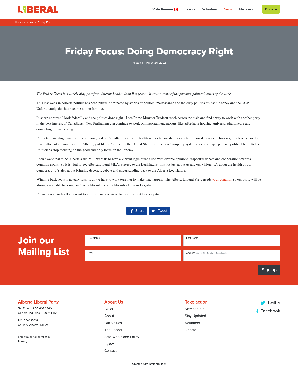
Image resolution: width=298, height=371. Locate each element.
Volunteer (192, 323)
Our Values (113, 323)
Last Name (192, 238)
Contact (110, 351)
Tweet (162, 211)
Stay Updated (195, 316)
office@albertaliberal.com (34, 337)
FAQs (108, 309)
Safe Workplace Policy (121, 337)
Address (206, 253)
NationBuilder (157, 364)
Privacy (22, 341)
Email (91, 253)
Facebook (269, 311)
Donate (190, 330)
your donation (222, 179)
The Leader (113, 330)
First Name (94, 238)
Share (141, 211)
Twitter (273, 302)
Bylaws (109, 344)
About (109, 316)
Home (19, 22)
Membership (194, 309)
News (30, 22)
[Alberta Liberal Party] (38, 9)
